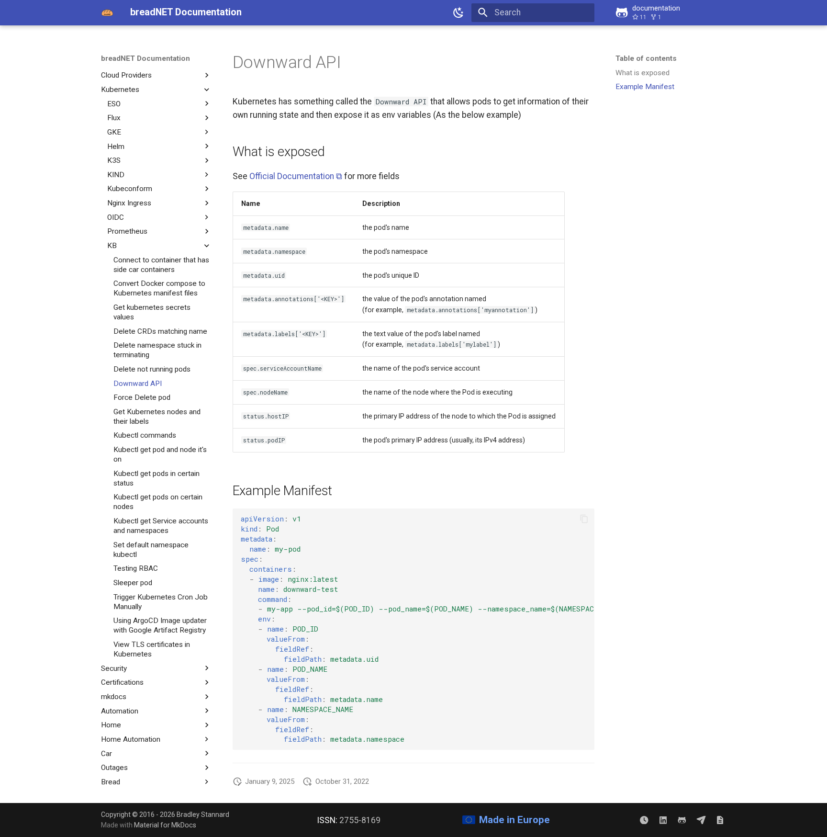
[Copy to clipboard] (584, 518)
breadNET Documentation (145, 58)
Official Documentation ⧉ (295, 176)
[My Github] (681, 819)
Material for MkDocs (165, 825)
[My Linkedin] (663, 819)
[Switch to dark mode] (458, 12)
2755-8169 (359, 820)
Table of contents (646, 58)
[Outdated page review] (644, 819)
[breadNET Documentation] (107, 12)
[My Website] (720, 819)
